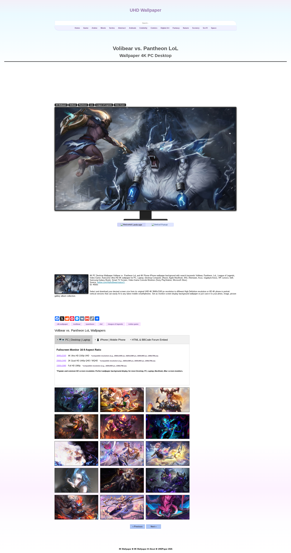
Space (213, 28)
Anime (94, 28)
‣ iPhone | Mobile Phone (110, 339)
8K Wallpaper (140, 549)
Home (77, 28)
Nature (186, 28)
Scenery (195, 28)
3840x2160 (61, 356)
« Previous (137, 526)
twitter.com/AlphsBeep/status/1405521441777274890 (112, 282)
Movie (103, 28)
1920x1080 (61, 366)
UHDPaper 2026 (165, 549)
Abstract (122, 28)
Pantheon (83, 105)
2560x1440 (61, 361)
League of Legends (104, 105)
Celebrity (143, 28)
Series (112, 28)
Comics (154, 28)
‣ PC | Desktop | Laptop (73, 339)
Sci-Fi (205, 28)
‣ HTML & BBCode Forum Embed (149, 339)
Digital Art (165, 28)
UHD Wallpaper (145, 10)
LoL (91, 105)
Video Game (120, 105)
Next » (153, 526)
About (152, 549)
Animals (132, 28)
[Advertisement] (145, 250)
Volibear (73, 105)
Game (85, 28)
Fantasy (176, 28)
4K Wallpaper (61, 105)
